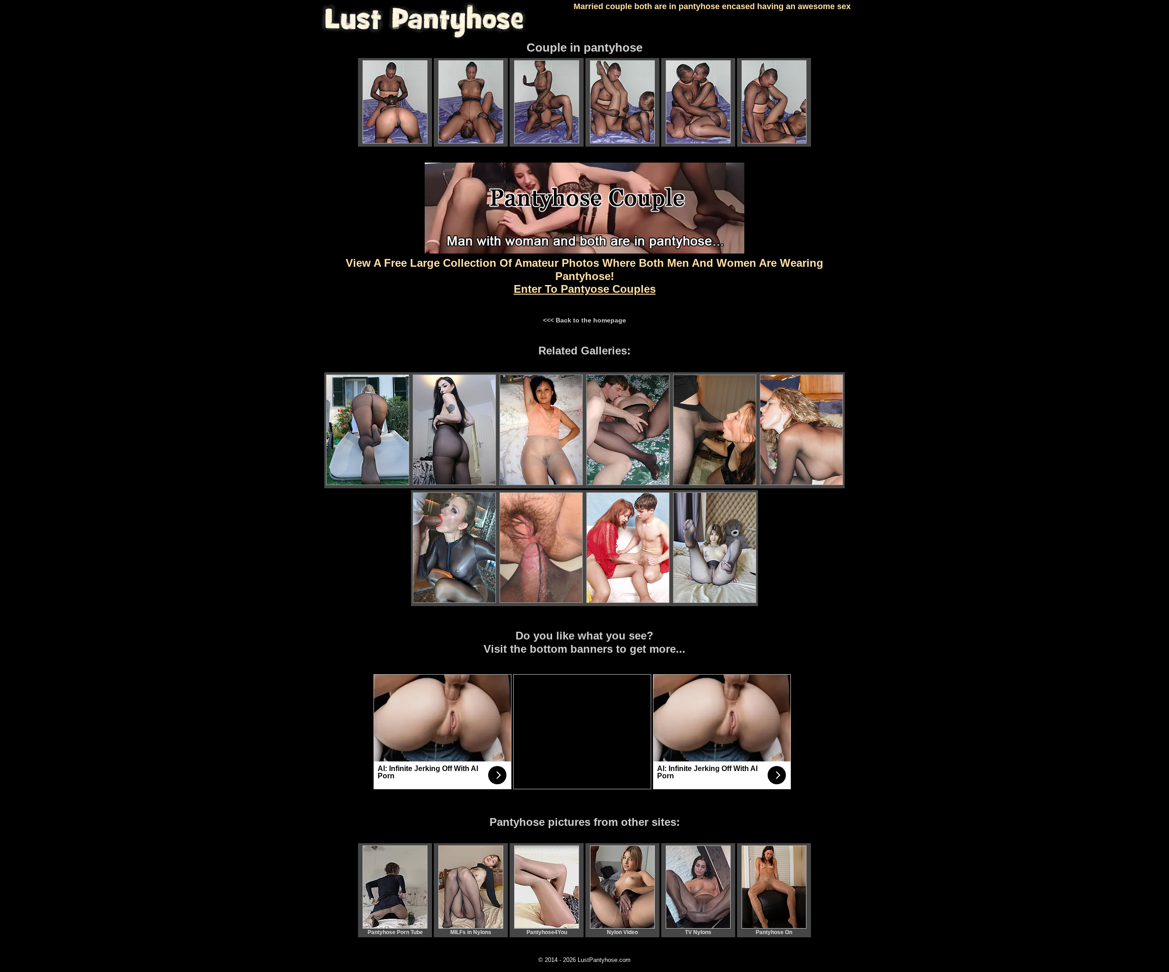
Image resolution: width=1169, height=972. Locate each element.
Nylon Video (622, 932)
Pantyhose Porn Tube (395, 932)
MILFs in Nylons (470, 932)
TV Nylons (698, 932)
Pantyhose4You (547, 932)
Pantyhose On (774, 932)
